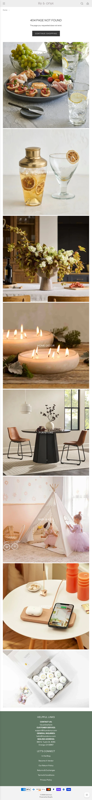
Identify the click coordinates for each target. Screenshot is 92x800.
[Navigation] (4, 3)
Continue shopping (46, 33)
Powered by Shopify (46, 797)
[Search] (82, 3)
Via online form (46, 725)
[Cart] (88, 3)
